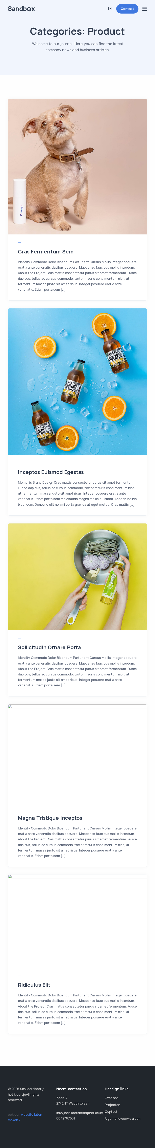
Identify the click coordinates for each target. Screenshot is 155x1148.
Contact (127, 8)
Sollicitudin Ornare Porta (49, 647)
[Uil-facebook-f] (10, 1110)
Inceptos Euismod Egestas (51, 472)
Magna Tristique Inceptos (50, 817)
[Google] (16, 1110)
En (110, 8)
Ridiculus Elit (34, 984)
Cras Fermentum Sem (45, 251)
